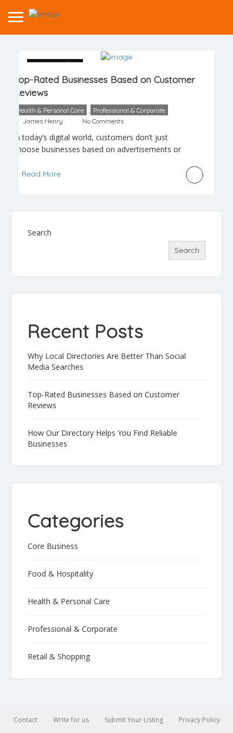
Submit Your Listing (134, 719)
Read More (41, 174)
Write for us (71, 719)
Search (39, 232)
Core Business (53, 546)
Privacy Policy (199, 719)
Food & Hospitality (60, 573)
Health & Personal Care (50, 110)
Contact (25, 719)
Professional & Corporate (129, 110)
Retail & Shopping (59, 656)
